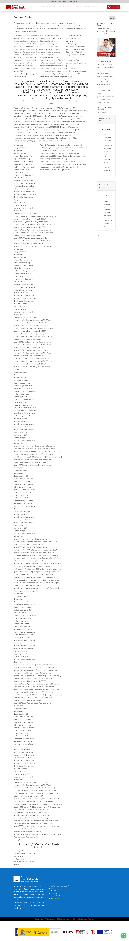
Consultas (114, 7)
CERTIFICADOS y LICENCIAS (65, 7)
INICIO (43, 7)
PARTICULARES (51, 7)
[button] (123, 935)
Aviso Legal (55, 898)
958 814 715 (75, 1)
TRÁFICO (94, 7)
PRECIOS (87, 7)
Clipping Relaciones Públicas (83, 919)
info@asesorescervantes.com (59, 1)
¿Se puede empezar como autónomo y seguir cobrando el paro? (106, 99)
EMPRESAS (78, 7)
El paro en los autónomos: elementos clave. (105, 90)
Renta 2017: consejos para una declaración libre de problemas (106, 67)
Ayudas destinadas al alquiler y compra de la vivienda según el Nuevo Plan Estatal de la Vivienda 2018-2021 (106, 78)
